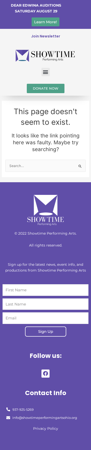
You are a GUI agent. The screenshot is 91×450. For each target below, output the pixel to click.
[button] (45, 72)
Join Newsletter (45, 36)
